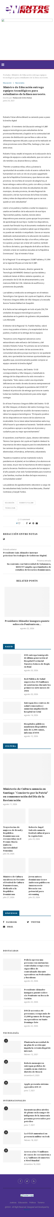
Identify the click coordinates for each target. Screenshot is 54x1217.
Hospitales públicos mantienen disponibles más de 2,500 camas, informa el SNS (35, 728)
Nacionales (19, 83)
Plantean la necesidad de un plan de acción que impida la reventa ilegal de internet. (37, 1046)
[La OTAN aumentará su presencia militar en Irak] (12, 1138)
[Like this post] (21, 523)
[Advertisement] (27, 44)
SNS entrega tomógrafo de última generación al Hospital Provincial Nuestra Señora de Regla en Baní (37, 661)
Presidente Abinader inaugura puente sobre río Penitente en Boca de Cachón (36, 994)
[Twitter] (27, 1181)
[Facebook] (20, 1181)
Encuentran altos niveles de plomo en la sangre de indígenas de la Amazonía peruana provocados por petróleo (37, 1115)
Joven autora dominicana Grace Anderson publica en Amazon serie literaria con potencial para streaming (39, 885)
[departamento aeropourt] (27, 20)
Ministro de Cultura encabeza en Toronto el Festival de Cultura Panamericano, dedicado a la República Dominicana (14, 885)
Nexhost (27, 1210)
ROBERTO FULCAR (26, 503)
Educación (7, 83)
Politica (32, 1202)
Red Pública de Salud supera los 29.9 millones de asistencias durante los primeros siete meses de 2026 (37, 685)
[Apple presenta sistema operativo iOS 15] (12, 1089)
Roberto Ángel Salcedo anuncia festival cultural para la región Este (39, 831)
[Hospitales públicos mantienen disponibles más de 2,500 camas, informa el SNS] (12, 729)
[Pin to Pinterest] (33, 523)
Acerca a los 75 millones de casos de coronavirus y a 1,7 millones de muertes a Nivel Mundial (37, 1156)
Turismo (41, 1202)
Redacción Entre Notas (22, 98)
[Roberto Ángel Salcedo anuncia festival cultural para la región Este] (39, 816)
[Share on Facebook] (26, 523)
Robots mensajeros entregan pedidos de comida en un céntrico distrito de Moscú (35, 1067)
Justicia (13, 1202)
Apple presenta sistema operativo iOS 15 (36, 1086)
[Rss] (33, 1181)
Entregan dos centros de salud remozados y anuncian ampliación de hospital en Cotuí (36, 707)
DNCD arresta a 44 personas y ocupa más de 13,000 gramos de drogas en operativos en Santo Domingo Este (37, 1016)
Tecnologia (10, 508)
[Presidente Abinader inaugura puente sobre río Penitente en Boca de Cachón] (27, 602)
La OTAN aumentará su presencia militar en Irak (37, 1135)
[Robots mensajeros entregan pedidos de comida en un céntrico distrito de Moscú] (12, 1068)
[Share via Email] (37, 523)
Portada (6, 75)
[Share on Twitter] (30, 523)
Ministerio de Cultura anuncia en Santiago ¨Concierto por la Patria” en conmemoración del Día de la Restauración (25, 794)
